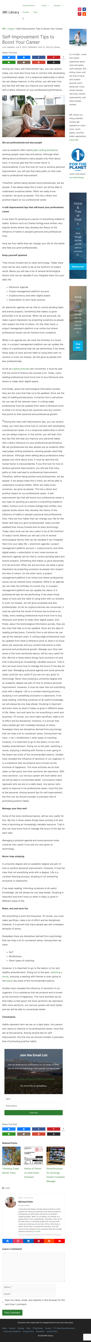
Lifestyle (57, 5)
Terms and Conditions (12, 1331)
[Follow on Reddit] (84, 14)
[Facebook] (7, 1241)
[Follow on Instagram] (79, 9)
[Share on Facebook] (38, 57)
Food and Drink (28, 5)
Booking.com (78, 267)
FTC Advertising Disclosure (64, 1328)
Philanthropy (38, 1328)
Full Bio (37, 1231)
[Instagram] (18, 1241)
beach (9, 980)
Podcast (26, 12)
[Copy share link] (24, 62)
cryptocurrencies (21, 368)
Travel (44, 5)
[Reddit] (49, 1241)
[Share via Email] (9, 62)
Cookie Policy (52, 1331)
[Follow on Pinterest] (79, 14)
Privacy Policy (28, 1331)
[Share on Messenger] (24, 57)
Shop (35, 12)
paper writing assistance (45, 150)
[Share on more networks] (53, 62)
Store (28, 1328)
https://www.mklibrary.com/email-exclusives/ (33, 1079)
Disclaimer (40, 1331)
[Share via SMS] (9, 57)
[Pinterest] (39, 1241)
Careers (12, 1328)
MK (4, 28)
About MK (73, 140)
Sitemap (21, 1328)
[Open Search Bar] (23, 19)
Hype (11, 28)
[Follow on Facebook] (84, 9)
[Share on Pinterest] (53, 57)
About (4, 1328)
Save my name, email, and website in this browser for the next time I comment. (35, 1302)
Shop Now (78, 346)
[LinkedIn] (28, 1241)
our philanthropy (76, 177)
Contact (48, 1328)
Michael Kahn (25, 1201)
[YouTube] (59, 1241)
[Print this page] (38, 62)
